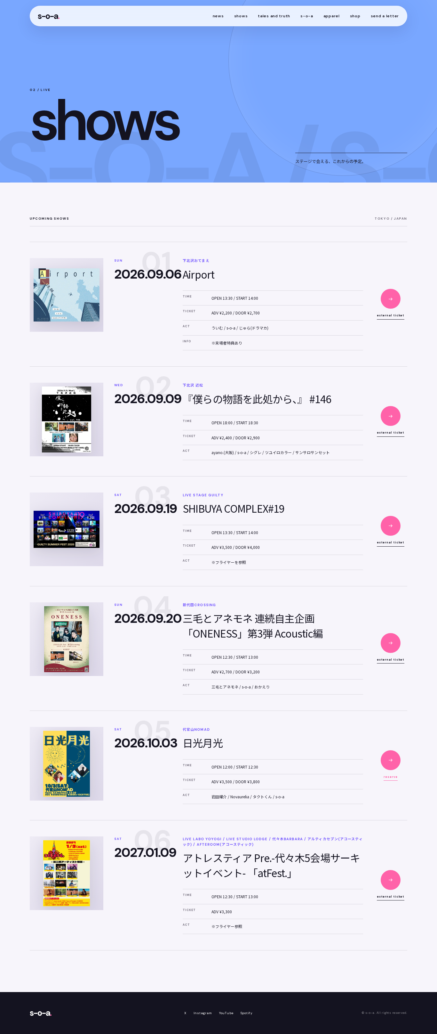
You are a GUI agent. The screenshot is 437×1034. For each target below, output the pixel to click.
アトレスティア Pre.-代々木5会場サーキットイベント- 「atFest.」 (271, 865)
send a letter (385, 16)
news (218, 16)
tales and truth (274, 16)
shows (241, 16)
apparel (331, 16)
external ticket (391, 315)
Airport (198, 274)
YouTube (226, 1013)
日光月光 (203, 742)
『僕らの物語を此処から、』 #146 (257, 398)
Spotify (247, 1013)
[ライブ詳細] (391, 299)
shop (355, 16)
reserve (390, 777)
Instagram (203, 1013)
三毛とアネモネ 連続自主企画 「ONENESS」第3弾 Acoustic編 (253, 625)
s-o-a (48, 16)
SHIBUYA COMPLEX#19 (234, 508)
